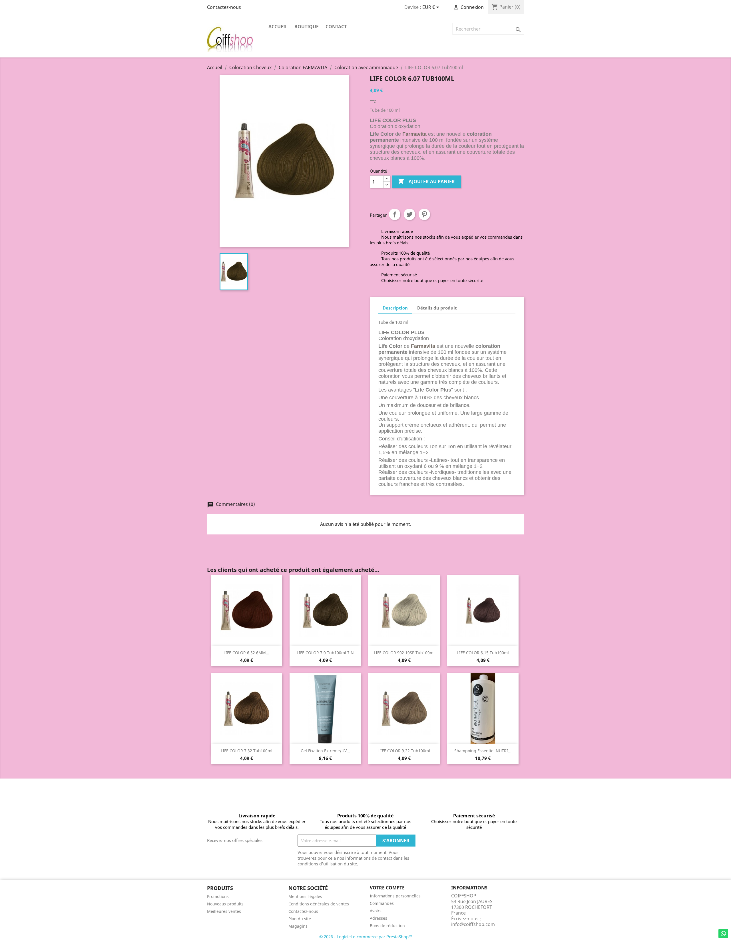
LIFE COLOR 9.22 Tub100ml (404, 750)
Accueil (278, 26)
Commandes (382, 903)
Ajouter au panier (426, 181)
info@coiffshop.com (473, 924)
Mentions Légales (305, 896)
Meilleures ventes (224, 911)
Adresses (378, 918)
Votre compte (387, 888)
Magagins (298, 926)
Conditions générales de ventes (318, 904)
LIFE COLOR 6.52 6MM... (246, 652)
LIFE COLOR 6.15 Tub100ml (483, 652)
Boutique (306, 26)
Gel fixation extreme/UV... (325, 750)
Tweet (409, 214)
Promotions (218, 896)
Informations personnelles (395, 896)
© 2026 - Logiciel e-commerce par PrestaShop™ (365, 936)
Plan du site (299, 918)
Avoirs (375, 910)
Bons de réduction (387, 925)
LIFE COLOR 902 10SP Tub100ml (404, 652)
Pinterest (424, 214)
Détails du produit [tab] (437, 308)
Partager (394, 214)
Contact (336, 26)
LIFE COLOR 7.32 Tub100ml (246, 750)
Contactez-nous (224, 7)
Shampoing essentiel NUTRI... (482, 750)
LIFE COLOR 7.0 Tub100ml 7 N (325, 652)
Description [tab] (395, 308)
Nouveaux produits (225, 904)
